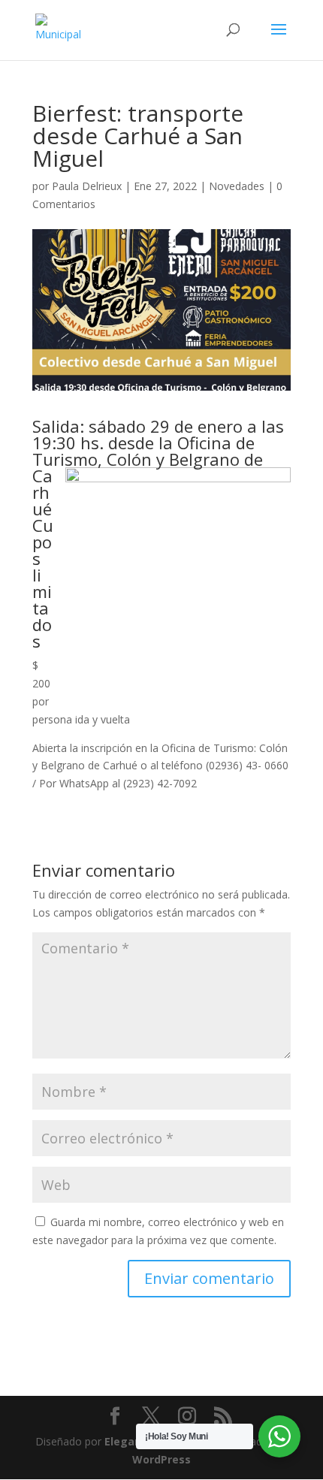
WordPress (161, 1459)
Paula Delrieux (87, 186)
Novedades (236, 186)
